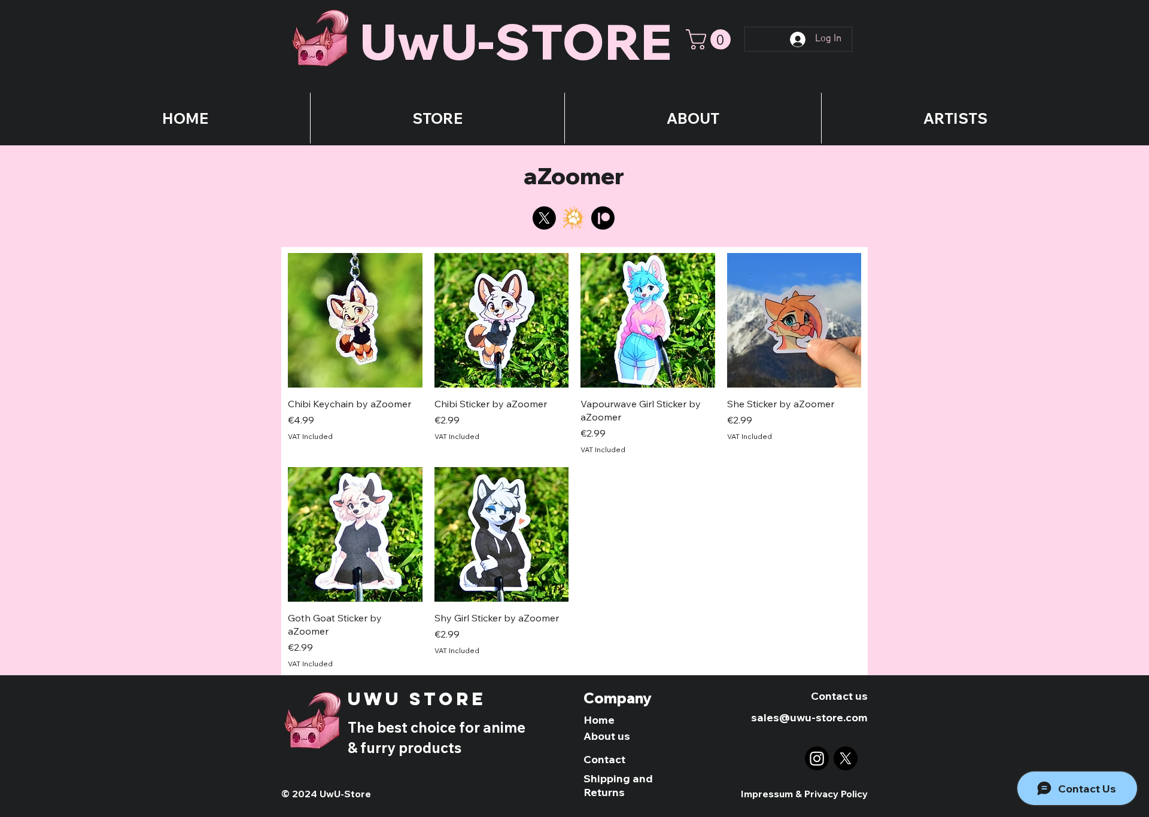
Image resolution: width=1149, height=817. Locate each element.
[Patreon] (603, 218)
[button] (710, 39)
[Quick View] (355, 320)
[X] (544, 218)
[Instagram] (817, 758)
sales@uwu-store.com (809, 717)
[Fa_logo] (573, 218)
